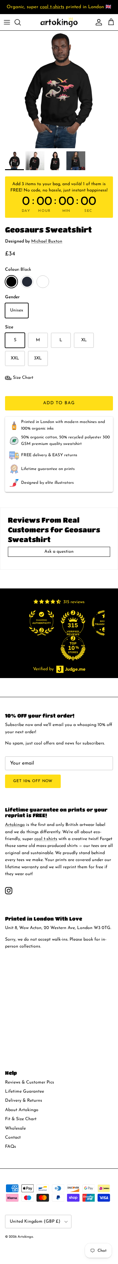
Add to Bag (59, 403)
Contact (13, 1137)
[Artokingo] (59, 22)
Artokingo (15, 825)
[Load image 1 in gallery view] (59, 89)
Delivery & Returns (23, 1100)
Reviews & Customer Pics (29, 1082)
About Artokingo (21, 1110)
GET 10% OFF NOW (33, 781)
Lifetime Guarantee (24, 1091)
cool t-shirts (52, 7)
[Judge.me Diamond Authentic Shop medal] (42, 622)
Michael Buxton (46, 241)
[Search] (21, 22)
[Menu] (7, 22)
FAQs (10, 1146)
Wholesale (15, 1128)
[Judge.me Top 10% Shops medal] (74, 648)
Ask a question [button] (59, 551)
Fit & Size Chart (21, 1119)
